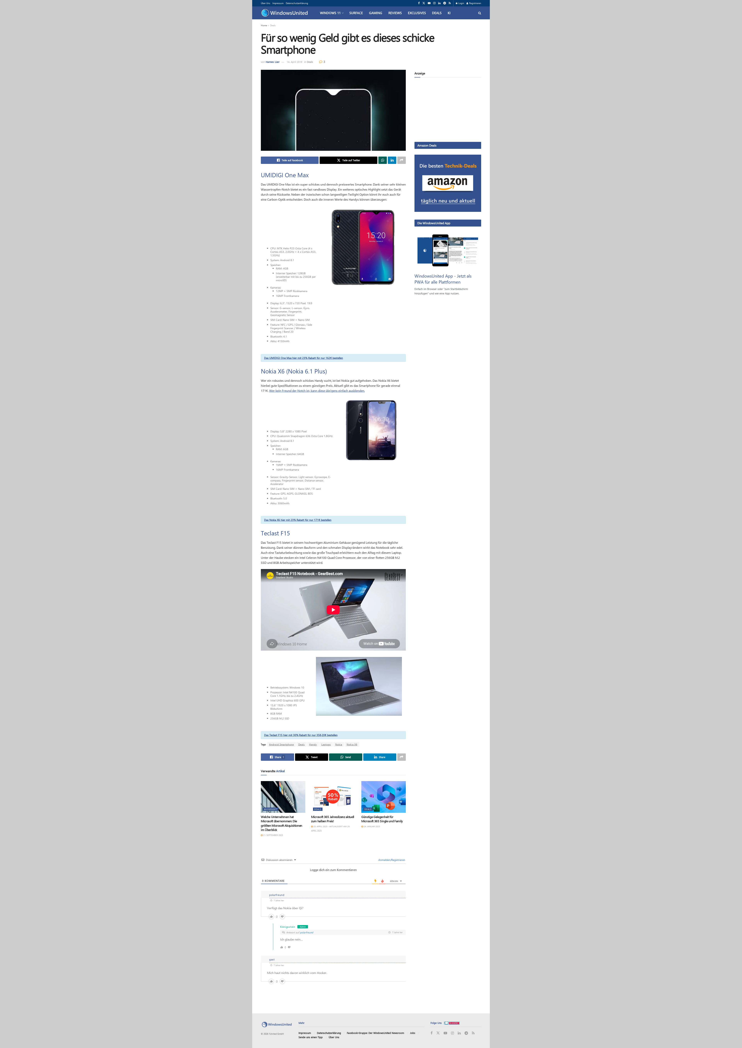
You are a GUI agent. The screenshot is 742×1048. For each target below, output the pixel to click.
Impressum (277, 3)
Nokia (338, 744)
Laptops (326, 744)
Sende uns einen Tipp (311, 1037)
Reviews (395, 13)
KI (449, 13)
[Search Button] (479, 12)
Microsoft (270, 809)
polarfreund (306, 932)
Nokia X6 (352, 744)
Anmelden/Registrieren (391, 860)
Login (461, 3)
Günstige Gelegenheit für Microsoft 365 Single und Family (382, 819)
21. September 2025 (273, 835)
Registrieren (475, 3)
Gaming (375, 13)
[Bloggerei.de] (451, 1022)
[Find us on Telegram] (444, 3)
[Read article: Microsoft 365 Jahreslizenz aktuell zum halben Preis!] (333, 797)
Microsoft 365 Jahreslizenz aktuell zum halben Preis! (332, 819)
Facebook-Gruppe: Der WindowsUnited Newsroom (375, 1032)
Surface (356, 13)
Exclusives (417, 13)
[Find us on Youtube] (429, 3)
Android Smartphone (281, 744)
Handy (313, 744)
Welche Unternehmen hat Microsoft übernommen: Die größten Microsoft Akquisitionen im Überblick (281, 823)
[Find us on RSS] (450, 3)
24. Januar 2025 (371, 826)
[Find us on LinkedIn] (439, 3)
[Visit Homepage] (285, 13)
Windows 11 (330, 13)
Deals (437, 13)
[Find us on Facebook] (419, 3)
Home (264, 25)
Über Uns (265, 3)
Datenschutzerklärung (297, 3)
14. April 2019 (294, 61)
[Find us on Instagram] (434, 3)
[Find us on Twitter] (423, 3)
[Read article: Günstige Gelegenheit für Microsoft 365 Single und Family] (383, 797)
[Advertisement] (447, 110)
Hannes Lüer (273, 61)
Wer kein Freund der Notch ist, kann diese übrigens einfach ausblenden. (317, 391)
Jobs (412, 1032)
